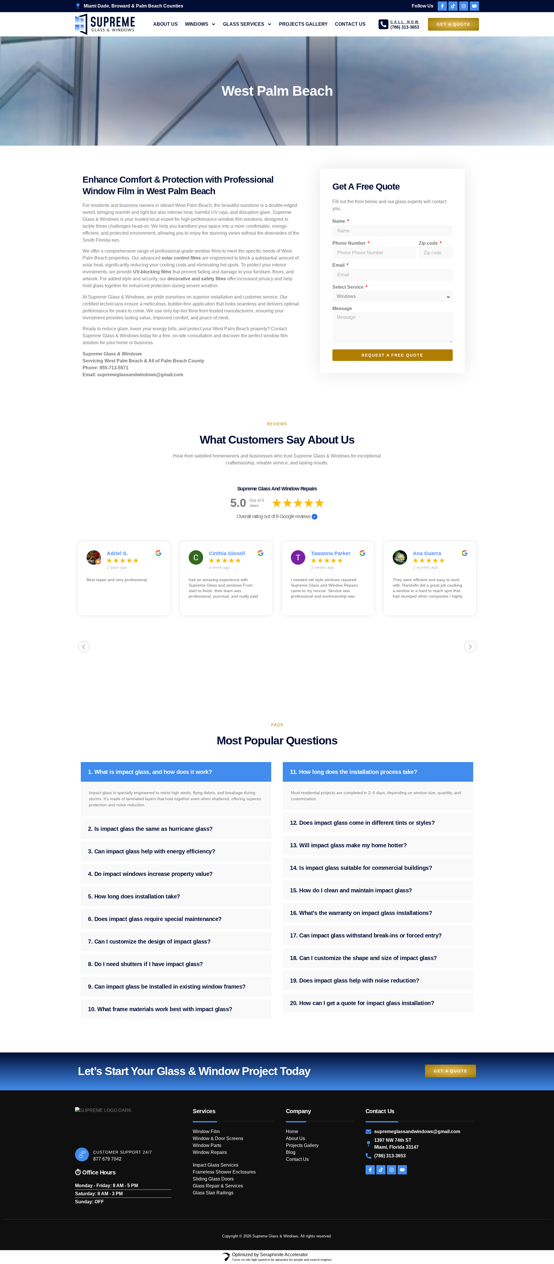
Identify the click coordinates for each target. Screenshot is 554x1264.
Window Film (206, 1131)
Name (339, 221)
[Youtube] (474, 6)
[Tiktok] (453, 6)
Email (339, 265)
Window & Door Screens (218, 1138)
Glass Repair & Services (218, 1185)
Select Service (348, 287)
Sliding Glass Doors (213, 1178)
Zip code (429, 243)
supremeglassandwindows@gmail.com (140, 374)
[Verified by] (314, 517)
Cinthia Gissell (227, 553)
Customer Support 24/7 (122, 1152)
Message (342, 308)
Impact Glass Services (215, 1165)
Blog (290, 1152)
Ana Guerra (427, 553)
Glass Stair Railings (213, 1192)
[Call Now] (383, 24)
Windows (196, 24)
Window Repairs (210, 1152)
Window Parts (207, 1145)
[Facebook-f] (442, 6)
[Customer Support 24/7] (82, 1154)
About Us (165, 24)
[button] (176, 772)
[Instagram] (463, 6)
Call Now (405, 22)
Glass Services (243, 24)
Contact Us (350, 24)
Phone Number (349, 243)
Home (292, 1131)
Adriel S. (117, 553)
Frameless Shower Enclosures (224, 1172)
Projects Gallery (303, 24)
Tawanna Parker (331, 553)
